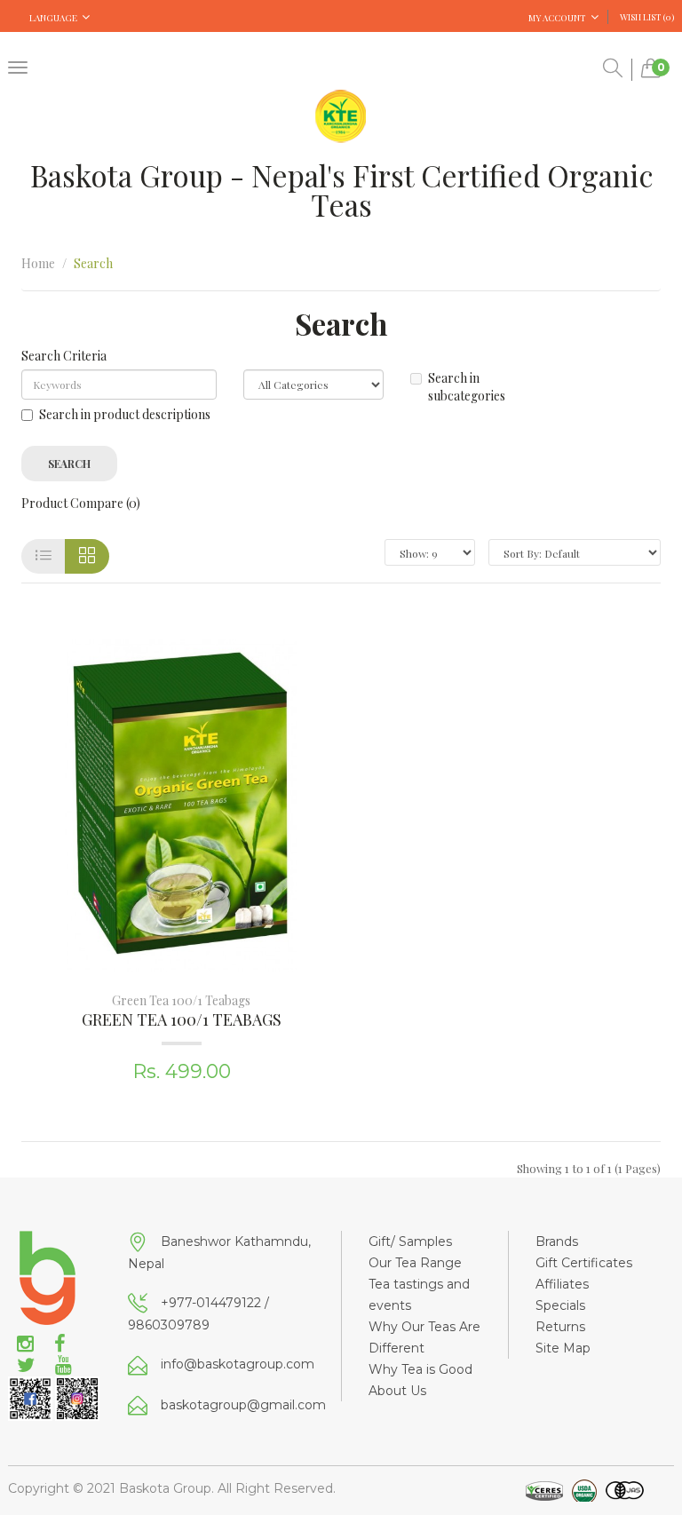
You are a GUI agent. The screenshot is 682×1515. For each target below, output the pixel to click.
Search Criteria (64, 355)
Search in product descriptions (124, 414)
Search (93, 263)
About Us (397, 1391)
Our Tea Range (415, 1263)
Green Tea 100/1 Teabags (181, 1000)
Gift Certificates (583, 1263)
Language (53, 18)
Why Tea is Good (420, 1369)
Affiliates (562, 1284)
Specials (560, 1305)
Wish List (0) (647, 17)
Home (38, 263)
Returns (560, 1327)
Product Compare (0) (80, 503)
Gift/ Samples (410, 1241)
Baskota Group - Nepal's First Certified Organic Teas (341, 189)
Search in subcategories (466, 386)
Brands (556, 1241)
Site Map (563, 1348)
